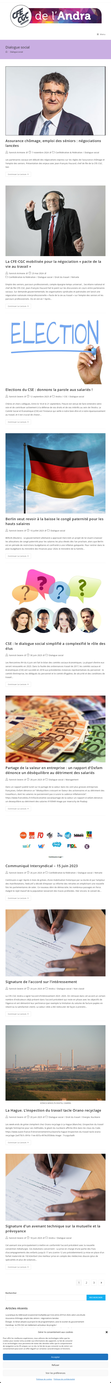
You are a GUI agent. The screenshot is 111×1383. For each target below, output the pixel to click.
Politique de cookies (44, 1379)
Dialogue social (92, 152)
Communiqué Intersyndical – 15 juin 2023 (41, 865)
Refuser (55, 1365)
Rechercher (11, 1293)
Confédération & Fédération (69, 152)
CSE (65, 396)
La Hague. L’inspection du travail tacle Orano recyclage (53, 1110)
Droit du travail (62, 277)
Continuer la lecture (19, 175)
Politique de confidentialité (64, 1379)
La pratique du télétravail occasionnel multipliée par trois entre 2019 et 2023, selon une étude (45, 1315)
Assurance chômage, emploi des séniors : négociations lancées (32, 1318)
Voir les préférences (55, 1373)
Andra (59, 396)
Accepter (55, 1357)
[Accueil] (6, 52)
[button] (106, 1332)
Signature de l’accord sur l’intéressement (41, 981)
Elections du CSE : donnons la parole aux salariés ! (49, 389)
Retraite (75, 277)
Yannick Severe (16, 396)
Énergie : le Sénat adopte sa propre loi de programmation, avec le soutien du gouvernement (44, 1321)
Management (72, 779)
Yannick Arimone (17, 152)
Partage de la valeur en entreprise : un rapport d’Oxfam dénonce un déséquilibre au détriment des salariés (53, 770)
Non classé (79, 988)
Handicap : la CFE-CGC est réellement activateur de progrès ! (31, 1325)
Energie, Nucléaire (91, 1117)
